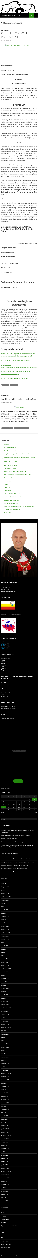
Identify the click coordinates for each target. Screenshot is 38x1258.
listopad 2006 (5, 1168)
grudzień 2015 (5, 926)
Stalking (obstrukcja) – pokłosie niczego (12, 842)
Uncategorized (5, 1219)
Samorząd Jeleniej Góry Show (12, 500)
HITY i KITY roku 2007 (10, 462)
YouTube (3, 668)
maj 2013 (3, 998)
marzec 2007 (4, 1158)
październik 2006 (6, 1171)
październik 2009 (6, 1073)
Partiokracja (7, 481)
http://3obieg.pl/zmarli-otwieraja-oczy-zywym (15, 360)
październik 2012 (6, 1008)
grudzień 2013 (5, 988)
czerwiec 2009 (5, 1086)
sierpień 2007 (5, 1142)
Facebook (3, 665)
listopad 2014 (5, 965)
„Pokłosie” (7, 444)
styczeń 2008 (4, 1125)
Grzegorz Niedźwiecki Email (9, 591)
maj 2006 (3, 1188)
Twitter (3, 666)
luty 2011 (3, 1040)
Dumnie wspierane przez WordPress (10, 1255)
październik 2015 (6, 932)
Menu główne (36, 15)
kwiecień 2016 (5, 916)
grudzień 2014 (5, 962)
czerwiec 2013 (5, 995)
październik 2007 (6, 1135)
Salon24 (3, 661)
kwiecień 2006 (5, 1191)
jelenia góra (14, 384)
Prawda (6, 484)
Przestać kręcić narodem (21, 865)
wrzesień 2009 (5, 1076)
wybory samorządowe (21, 428)
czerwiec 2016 (5, 910)
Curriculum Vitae (6, 693)
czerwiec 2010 (5, 1057)
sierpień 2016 (5, 903)
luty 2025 (3, 883)
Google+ (3, 670)
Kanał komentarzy (6, 1244)
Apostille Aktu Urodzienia (6, 782)
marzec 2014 (4, 982)
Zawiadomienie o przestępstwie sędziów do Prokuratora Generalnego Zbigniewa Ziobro (17, 846)
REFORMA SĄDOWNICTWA (12, 493)
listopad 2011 (5, 1024)
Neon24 (3, 660)
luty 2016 (3, 923)
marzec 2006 (4, 1194)
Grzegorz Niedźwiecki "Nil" (11, 15)
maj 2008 (3, 1112)
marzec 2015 (4, 952)
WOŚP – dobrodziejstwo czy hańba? (23, 862)
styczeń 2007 (4, 1161)
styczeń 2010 (4, 1070)
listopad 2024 (5, 887)
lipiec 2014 (4, 975)
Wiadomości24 (5, 658)
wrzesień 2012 (5, 1011)
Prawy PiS (7, 487)
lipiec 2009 (4, 1083)
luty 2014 (3, 985)
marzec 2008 (4, 1119)
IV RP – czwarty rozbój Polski (12, 465)
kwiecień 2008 (5, 1116)
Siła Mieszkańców (7, 428)
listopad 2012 (5, 1004)
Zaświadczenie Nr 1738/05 (8, 708)
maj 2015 (3, 949)
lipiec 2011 (4, 1031)
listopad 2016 (5, 893)
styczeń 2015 (4, 959)
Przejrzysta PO (8, 490)
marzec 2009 (4, 1096)
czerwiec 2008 (5, 1109)
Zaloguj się (4, 1237)
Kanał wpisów (5, 1241)
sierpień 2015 (5, 939)
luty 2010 (3, 1067)
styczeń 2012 (4, 1021)
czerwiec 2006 (5, 1184)
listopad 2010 (5, 1050)
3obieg (3, 663)
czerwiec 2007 (5, 1148)
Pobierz (18, 781)
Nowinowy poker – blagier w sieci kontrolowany (17, 474)
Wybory (3, 1222)
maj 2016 (3, 913)
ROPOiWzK (4, 682)
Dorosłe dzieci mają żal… (11, 450)
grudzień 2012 (5, 1001)
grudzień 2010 (5, 1047)
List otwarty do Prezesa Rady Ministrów (15, 471)
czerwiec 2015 (5, 946)
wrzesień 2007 (5, 1138)
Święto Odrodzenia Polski (11, 503)
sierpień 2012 (5, 1014)
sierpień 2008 (5, 1103)
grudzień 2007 (5, 1129)
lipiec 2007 (4, 1145)
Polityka (3, 1216)
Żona (2, 694)
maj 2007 (3, 1152)
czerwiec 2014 (5, 978)
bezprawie (5, 384)
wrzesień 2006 (5, 1174)
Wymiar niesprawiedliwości (9, 1226)
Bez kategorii (5, 30)
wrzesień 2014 (5, 972)
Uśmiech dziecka (8, 513)
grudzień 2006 (5, 1165)
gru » (35, 812)
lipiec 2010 (4, 1053)
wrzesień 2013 (5, 991)
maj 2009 (3, 1089)
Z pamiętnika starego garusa (12, 509)
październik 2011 (6, 1027)
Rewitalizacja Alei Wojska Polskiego (14, 497)
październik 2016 (6, 897)
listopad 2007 (5, 1132)
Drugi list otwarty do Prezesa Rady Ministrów (17, 454)
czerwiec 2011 (5, 1034)
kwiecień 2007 (5, 1155)
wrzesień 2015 (5, 936)
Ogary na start (8, 478)
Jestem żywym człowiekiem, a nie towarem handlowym (16, 835)
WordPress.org (5, 1247)
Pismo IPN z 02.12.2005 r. (8, 706)
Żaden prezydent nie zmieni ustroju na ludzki (17, 858)
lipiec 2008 (4, 1106)
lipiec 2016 (4, 906)
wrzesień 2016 (5, 900)
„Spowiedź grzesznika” (10, 447)
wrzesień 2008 (5, 1099)
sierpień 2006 (5, 1178)
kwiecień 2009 (5, 1093)
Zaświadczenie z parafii (7, 718)
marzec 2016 (4, 919)
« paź (2, 812)
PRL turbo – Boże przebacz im (14, 34)
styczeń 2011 (4, 1044)
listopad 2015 (5, 929)
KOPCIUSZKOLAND (10, 468)
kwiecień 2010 (5, 1063)
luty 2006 (3, 1197)
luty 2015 (3, 955)
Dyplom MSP (4, 696)
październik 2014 (6, 968)
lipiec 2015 (4, 942)
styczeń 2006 (4, 1201)
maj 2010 (3, 1060)
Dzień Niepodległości (19, 398)
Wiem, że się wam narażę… (20, 868)
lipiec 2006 (4, 1181)
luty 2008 (3, 1122)
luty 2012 (3, 1017)
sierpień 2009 (5, 1080)
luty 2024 (3, 890)
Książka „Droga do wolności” (9, 838)
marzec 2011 (4, 1037)
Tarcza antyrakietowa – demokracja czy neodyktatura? (19, 506)
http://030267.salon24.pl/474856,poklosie (14, 378)
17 (3, 807)
